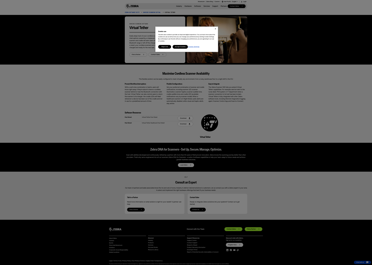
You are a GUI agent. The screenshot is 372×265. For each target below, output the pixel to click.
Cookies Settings (193, 46)
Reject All (164, 46)
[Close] (215, 29)
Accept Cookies (180, 46)
